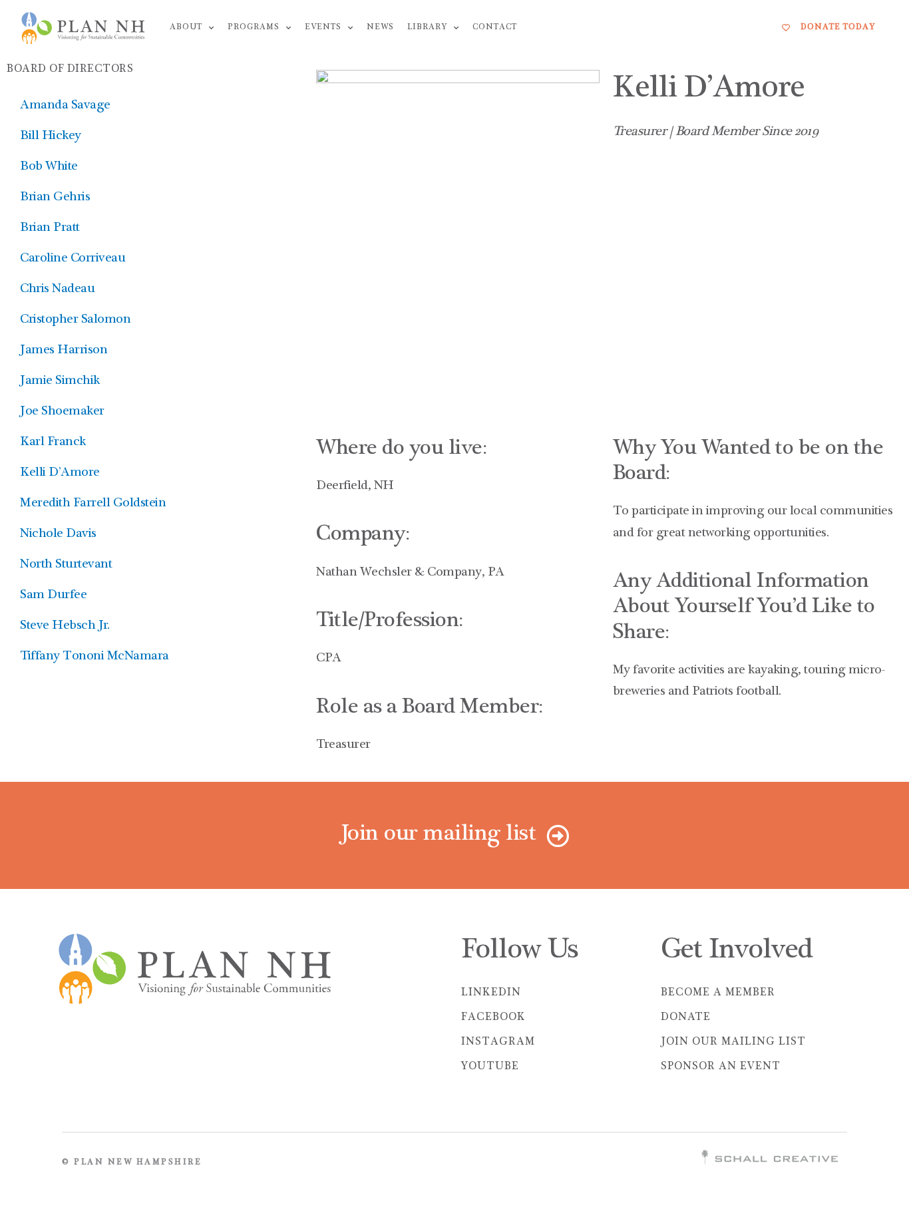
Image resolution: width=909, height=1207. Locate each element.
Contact (494, 27)
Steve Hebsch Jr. (64, 626)
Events (323, 27)
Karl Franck (53, 442)
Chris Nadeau (57, 289)
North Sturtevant (66, 565)
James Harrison (63, 351)
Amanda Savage (65, 106)
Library (427, 27)
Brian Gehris (55, 198)
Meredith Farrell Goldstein (93, 504)
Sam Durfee (53, 596)
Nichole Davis (58, 534)
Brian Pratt (50, 228)
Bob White (49, 167)
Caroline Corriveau (72, 259)
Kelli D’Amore (60, 473)
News (380, 27)
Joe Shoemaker (62, 412)
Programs (253, 27)
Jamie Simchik (60, 381)
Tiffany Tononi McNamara (94, 657)
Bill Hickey (50, 136)
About (186, 27)
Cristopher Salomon (75, 320)
